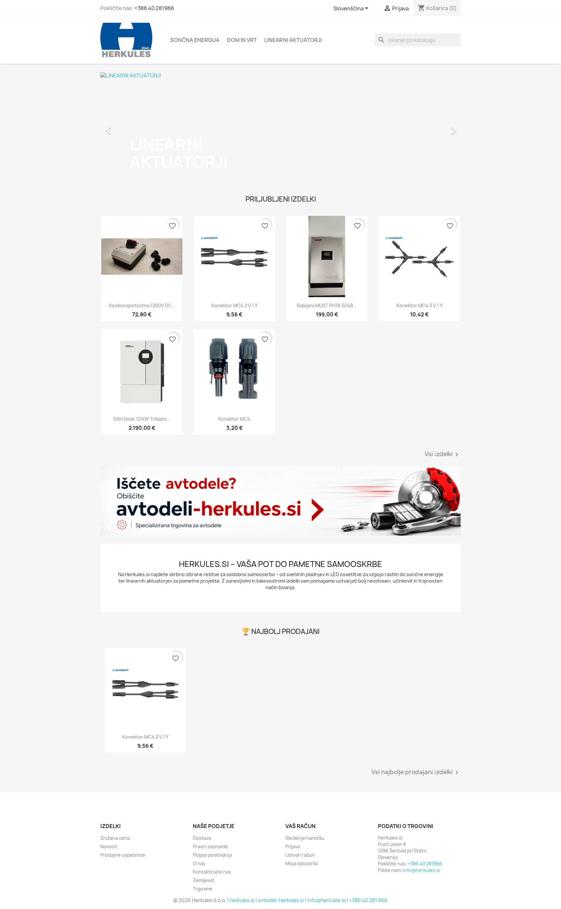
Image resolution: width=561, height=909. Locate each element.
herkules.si (242, 900)
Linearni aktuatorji (293, 40)
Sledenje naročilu (304, 838)
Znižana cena (115, 838)
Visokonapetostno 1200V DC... (141, 305)
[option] (280, 127)
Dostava (202, 838)
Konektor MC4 (234, 419)
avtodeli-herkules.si (281, 900)
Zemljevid (203, 880)
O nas (199, 863)
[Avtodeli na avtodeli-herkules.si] (280, 501)
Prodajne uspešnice (122, 855)
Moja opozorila (301, 863)
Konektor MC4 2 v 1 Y (234, 305)
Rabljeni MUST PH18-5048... (327, 305)
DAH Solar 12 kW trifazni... (141, 419)
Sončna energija (194, 40)
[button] (127, 127)
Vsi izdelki (443, 454)
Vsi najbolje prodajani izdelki (416, 772)
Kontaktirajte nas (212, 872)
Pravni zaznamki (210, 846)
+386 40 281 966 (368, 900)
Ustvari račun (300, 855)
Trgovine (202, 889)
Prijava (292, 846)
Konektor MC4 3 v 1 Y (419, 305)
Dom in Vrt (242, 40)
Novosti (108, 846)
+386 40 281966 (154, 8)
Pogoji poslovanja (212, 855)
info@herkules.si (421, 870)
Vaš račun (300, 826)
